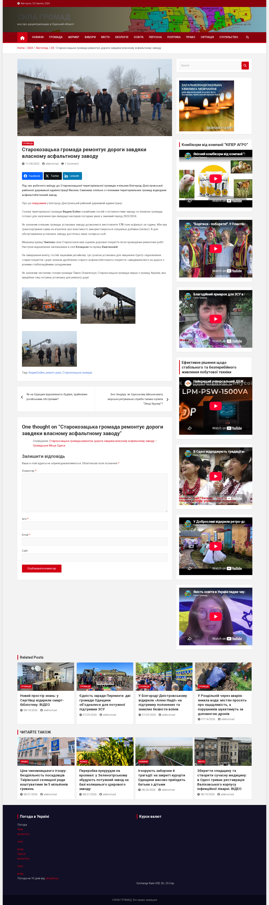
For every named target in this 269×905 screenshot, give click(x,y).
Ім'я (25, 519)
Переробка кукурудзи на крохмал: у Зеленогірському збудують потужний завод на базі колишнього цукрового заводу (104, 780)
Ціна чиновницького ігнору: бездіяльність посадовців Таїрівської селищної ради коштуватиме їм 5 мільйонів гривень (44, 780)
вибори (90, 37)
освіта (138, 37)
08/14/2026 (31, 710)
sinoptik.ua (52, 878)
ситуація (207, 37)
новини (38, 37)
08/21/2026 (31, 794)
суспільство (228, 37)
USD (157, 883)
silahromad (52, 163)
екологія (121, 37)
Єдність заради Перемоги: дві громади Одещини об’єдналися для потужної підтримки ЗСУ (104, 702)
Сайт (25, 550)
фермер (73, 37)
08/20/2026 (149, 789)
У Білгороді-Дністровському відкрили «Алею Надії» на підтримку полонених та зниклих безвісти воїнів (163, 702)
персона (155, 37)
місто (105, 37)
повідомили (39, 203)
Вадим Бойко (37, 372)
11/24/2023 (32, 163)
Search (245, 66)
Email (26, 534)
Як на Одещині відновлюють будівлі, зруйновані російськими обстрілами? (57, 397)
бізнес (83, 762)
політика (174, 37)
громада (56, 37)
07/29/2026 (90, 714)
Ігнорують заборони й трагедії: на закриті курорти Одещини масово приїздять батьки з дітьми (161, 777)
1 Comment (72, 163)
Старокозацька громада (77, 372)
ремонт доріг (53, 372)
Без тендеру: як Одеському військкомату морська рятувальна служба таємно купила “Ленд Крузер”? (135, 399)
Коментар (29, 470)
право (190, 37)
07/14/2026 (208, 719)
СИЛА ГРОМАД (43, 17)
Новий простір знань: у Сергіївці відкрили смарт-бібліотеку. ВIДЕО (42, 700)
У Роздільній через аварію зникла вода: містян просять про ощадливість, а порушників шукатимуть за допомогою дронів (222, 705)
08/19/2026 (208, 794)
